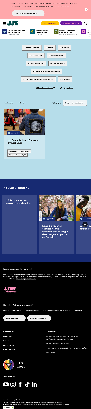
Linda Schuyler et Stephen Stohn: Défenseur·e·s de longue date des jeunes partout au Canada (55, 232)
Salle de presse (8, 345)
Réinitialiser (68, 88)
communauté (25, 151)
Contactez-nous (9, 350)
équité (25, 155)
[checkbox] (32, 48)
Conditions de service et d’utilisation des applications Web (67, 348)
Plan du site (50, 352)
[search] (85, 23)
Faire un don (7, 336)
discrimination (13, 155)
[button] (50, 23)
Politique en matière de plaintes (57, 344)
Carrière (6, 341)
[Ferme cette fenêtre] (86, 9)
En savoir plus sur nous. (26, 279)
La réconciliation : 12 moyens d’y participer (23, 141)
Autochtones (13, 151)
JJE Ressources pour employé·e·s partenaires (18, 201)
